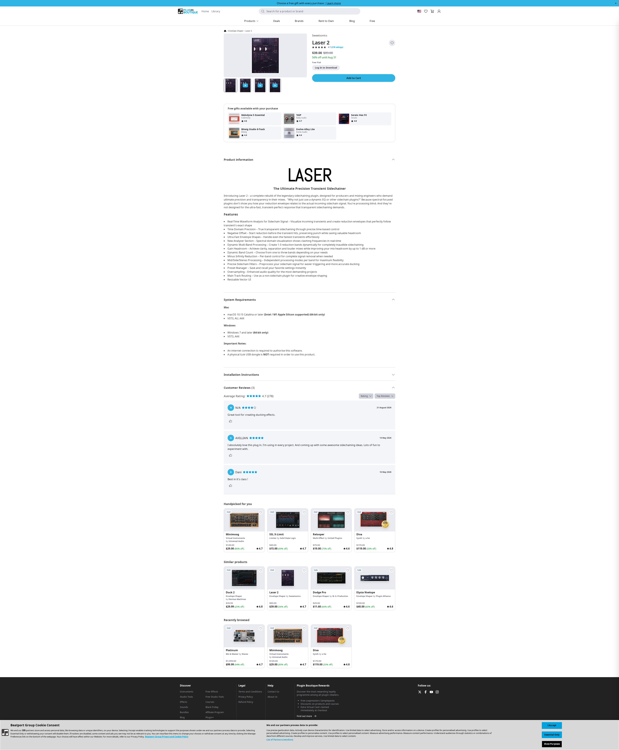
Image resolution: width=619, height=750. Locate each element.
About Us (272, 696)
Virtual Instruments (235, 538)
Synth (359, 538)
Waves (245, 654)
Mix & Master (232, 654)
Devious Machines (237, 599)
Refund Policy (245, 701)
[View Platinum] (244, 636)
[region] (309, 735)
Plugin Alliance (383, 596)
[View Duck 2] (244, 578)
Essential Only (551, 734)
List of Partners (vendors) (279, 739)
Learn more (334, 3)
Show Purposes (552, 743)
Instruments (186, 691)
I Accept (552, 725)
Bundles (184, 712)
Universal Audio (236, 541)
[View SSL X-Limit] (287, 520)
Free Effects (212, 691)
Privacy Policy (245, 696)
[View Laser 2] (287, 578)
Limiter (272, 538)
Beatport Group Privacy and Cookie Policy (166, 736)
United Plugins (335, 538)
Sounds (184, 707)
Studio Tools (186, 696)
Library (215, 11)
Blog (182, 717)
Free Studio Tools (215, 696)
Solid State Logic (288, 538)
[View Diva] (374, 520)
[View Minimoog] (244, 520)
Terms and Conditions (250, 691)
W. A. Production (340, 596)
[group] (244, 530)
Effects (183, 701)
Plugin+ (210, 717)
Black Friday (212, 707)
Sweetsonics (319, 35)
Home (205, 11)
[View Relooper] (331, 520)
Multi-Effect (318, 538)
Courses (210, 701)
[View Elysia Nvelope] (374, 578)
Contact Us (273, 691)
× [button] (615, 3)
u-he (367, 538)
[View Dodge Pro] (331, 578)
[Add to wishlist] (392, 42)
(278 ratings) (337, 47)
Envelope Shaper (235, 31)
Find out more (304, 716)
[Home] (225, 31)
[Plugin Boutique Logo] (188, 11)
